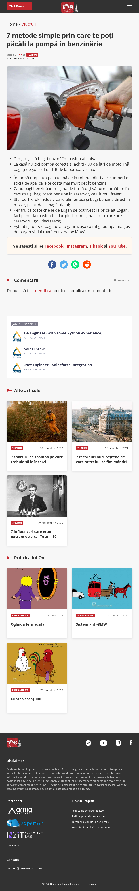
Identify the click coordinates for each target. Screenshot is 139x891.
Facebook (54, 246)
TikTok (96, 246)
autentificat (42, 290)
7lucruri (29, 24)
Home (12, 24)
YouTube (117, 246)
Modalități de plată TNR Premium (92, 827)
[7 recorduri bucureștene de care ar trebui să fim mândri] (102, 436)
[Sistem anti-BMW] (102, 603)
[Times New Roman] (69, 7)
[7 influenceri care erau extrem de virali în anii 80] (37, 510)
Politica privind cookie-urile (88, 816)
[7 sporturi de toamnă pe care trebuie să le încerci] (37, 436)
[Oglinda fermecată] (37, 603)
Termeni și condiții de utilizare (90, 822)
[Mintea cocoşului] (37, 678)
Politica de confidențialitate (88, 810)
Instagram (77, 246)
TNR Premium (19, 6)
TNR (19, 54)
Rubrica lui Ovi (20, 615)
